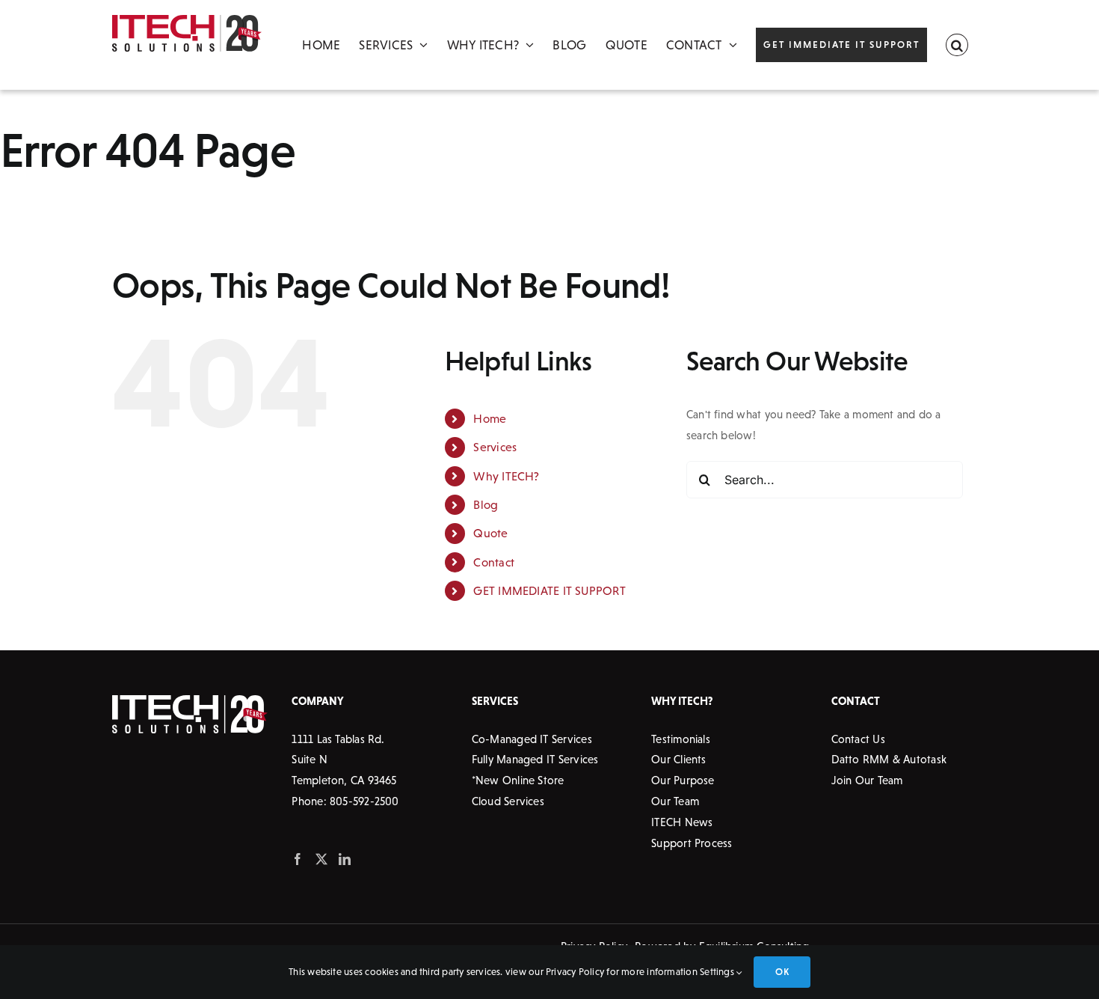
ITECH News (681, 822)
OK (781, 971)
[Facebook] (298, 859)
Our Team (675, 801)
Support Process (691, 843)
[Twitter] (321, 859)
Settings (718, 971)
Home (489, 418)
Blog (485, 504)
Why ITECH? (506, 476)
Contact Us (858, 739)
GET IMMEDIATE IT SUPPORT (549, 590)
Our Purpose (682, 780)
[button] (957, 45)
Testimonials (680, 739)
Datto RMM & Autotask (889, 759)
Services (495, 446)
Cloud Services (508, 801)
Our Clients (678, 759)
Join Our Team (867, 780)
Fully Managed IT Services (535, 759)
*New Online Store (518, 780)
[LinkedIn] (345, 859)
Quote (490, 533)
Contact (493, 562)
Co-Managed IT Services (532, 739)
